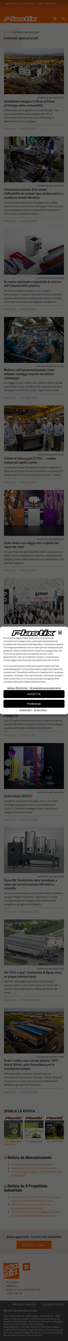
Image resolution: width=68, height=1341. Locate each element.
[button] (60, 633)
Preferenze (34, 704)
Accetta (34, 694)
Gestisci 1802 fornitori (17, 687)
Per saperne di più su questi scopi (45, 687)
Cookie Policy (25, 709)
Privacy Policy (40, 709)
